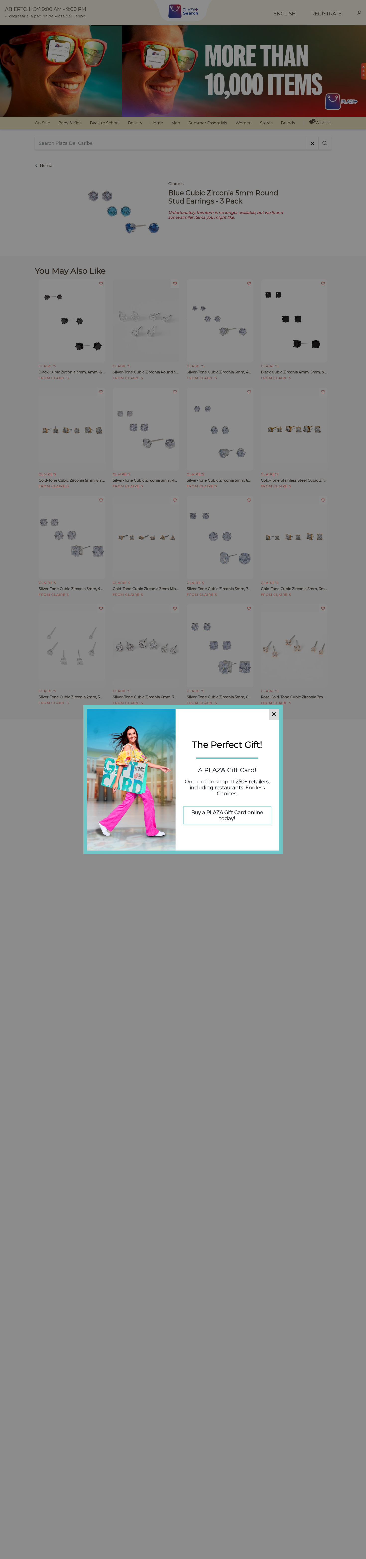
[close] (274, 714)
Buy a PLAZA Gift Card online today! (227, 815)
